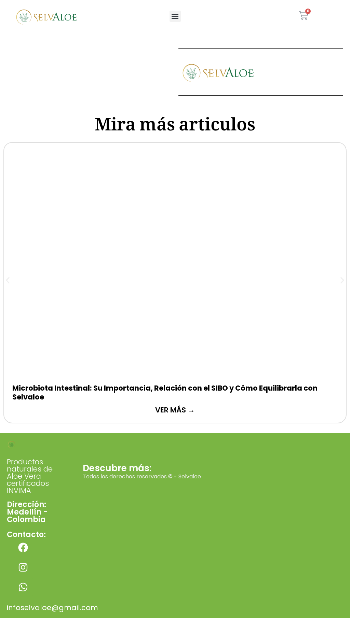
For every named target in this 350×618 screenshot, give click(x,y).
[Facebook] (23, 548)
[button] (175, 16)
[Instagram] (23, 567)
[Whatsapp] (23, 587)
